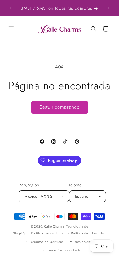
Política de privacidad (88, 233)
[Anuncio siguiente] (109, 8)
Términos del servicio (46, 242)
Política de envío (82, 242)
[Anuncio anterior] (10, 8)
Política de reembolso (48, 233)
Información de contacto (62, 250)
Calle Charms (54, 226)
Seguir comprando (60, 107)
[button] (11, 29)
